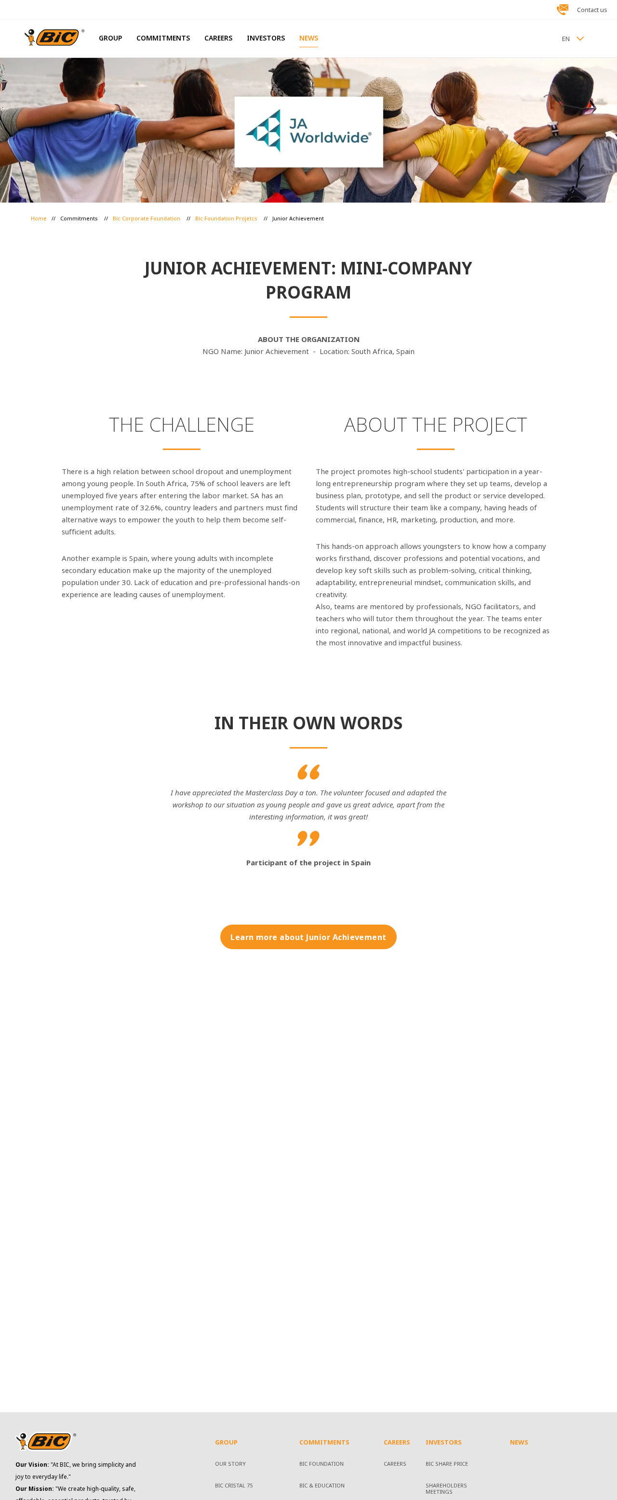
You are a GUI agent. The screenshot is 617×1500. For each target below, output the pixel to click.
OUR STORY (230, 1464)
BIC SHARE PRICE (447, 1464)
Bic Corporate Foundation (147, 218)
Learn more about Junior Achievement (308, 937)
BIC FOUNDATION (321, 1464)
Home (39, 218)
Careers (395, 1464)
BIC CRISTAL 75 (234, 1486)
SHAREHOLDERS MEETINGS (446, 1489)
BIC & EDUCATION (322, 1486)
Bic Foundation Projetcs (227, 218)
